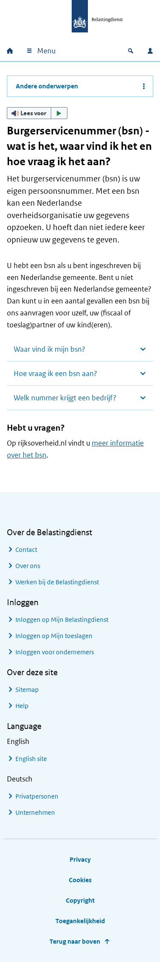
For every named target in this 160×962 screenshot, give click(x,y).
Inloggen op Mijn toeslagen (54, 636)
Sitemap (27, 689)
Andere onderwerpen (47, 86)
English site (31, 759)
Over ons (27, 566)
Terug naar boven (74, 941)
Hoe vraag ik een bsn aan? (55, 373)
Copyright (80, 900)
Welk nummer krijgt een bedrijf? (65, 397)
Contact (26, 549)
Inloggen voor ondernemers (54, 652)
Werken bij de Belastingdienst (57, 582)
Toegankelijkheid (80, 921)
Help (22, 706)
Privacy (80, 859)
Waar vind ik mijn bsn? (49, 349)
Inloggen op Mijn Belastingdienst (61, 619)
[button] (37, 113)
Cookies (80, 880)
